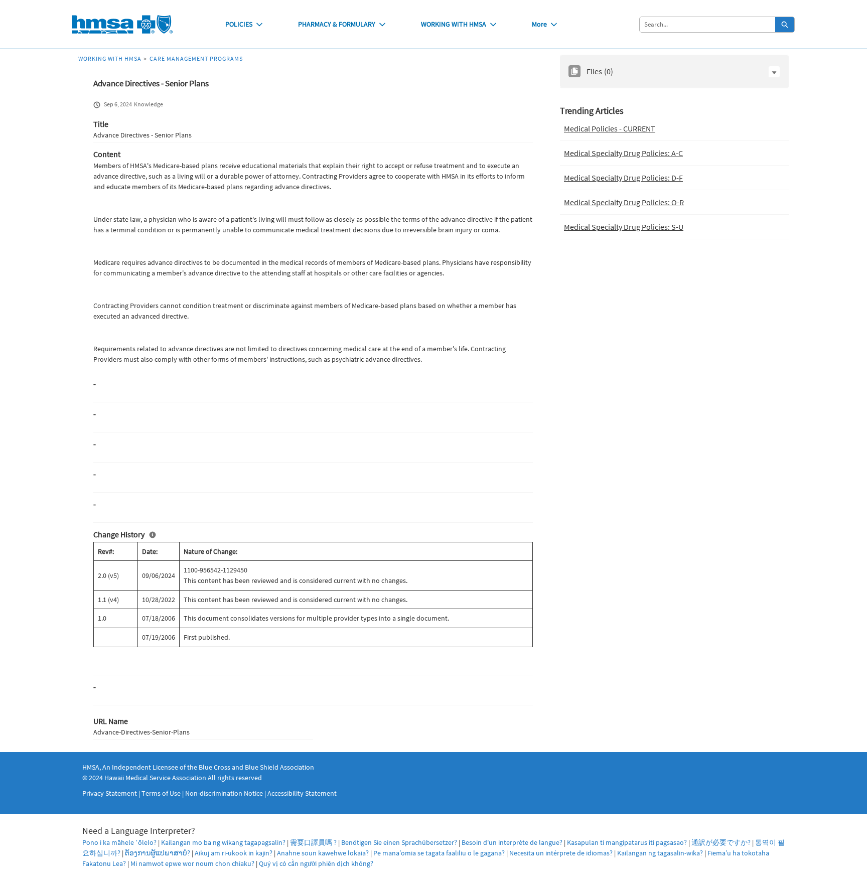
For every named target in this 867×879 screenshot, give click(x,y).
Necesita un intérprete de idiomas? (561, 852)
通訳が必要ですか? (721, 842)
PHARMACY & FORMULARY (336, 24)
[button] (774, 72)
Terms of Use (161, 793)
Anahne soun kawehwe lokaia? (323, 852)
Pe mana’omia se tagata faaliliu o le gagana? (439, 852)
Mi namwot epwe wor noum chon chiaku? (192, 863)
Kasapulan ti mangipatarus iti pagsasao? (627, 842)
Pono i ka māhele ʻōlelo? (119, 842)
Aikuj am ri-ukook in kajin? (233, 852)
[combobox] (707, 24)
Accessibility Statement (302, 793)
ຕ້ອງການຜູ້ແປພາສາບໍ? (157, 852)
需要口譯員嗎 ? (313, 842)
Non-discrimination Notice (224, 793)
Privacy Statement (109, 793)
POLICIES (238, 24)
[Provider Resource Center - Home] (122, 24)
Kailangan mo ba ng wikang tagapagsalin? (223, 842)
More (539, 24)
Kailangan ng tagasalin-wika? (660, 852)
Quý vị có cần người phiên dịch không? (316, 863)
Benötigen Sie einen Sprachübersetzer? (399, 842)
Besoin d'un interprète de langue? (512, 842)
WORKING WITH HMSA (453, 24)
